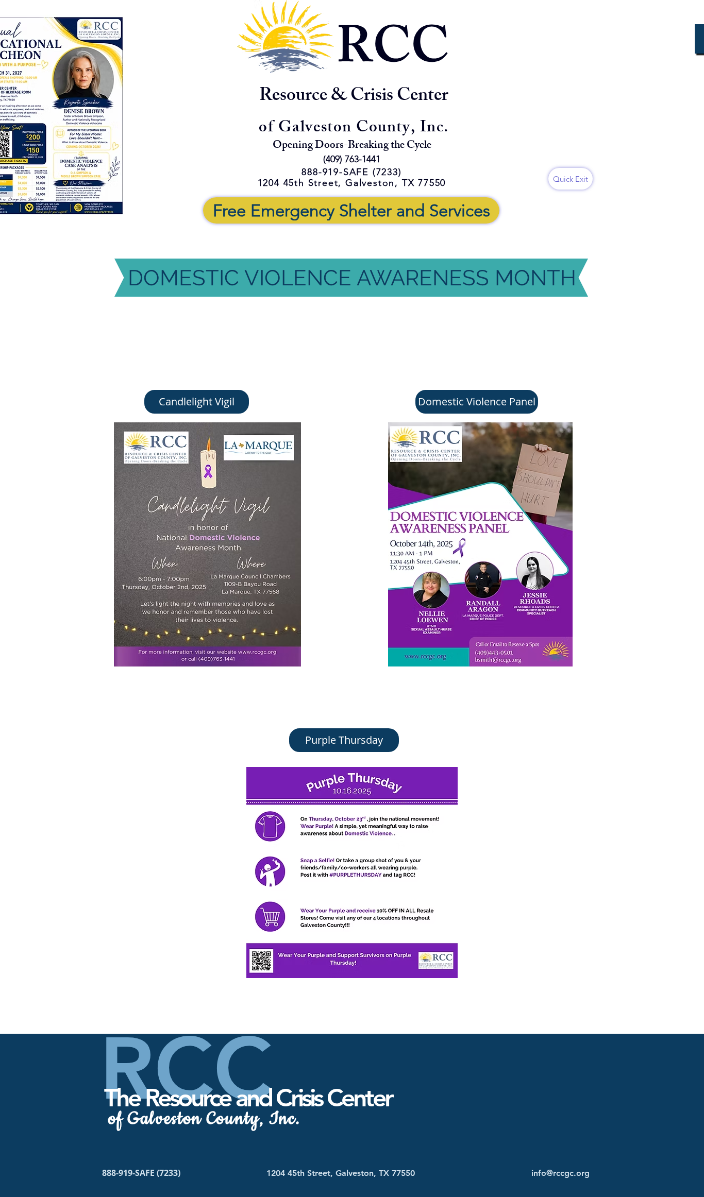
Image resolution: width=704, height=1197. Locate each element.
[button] (196, 402)
